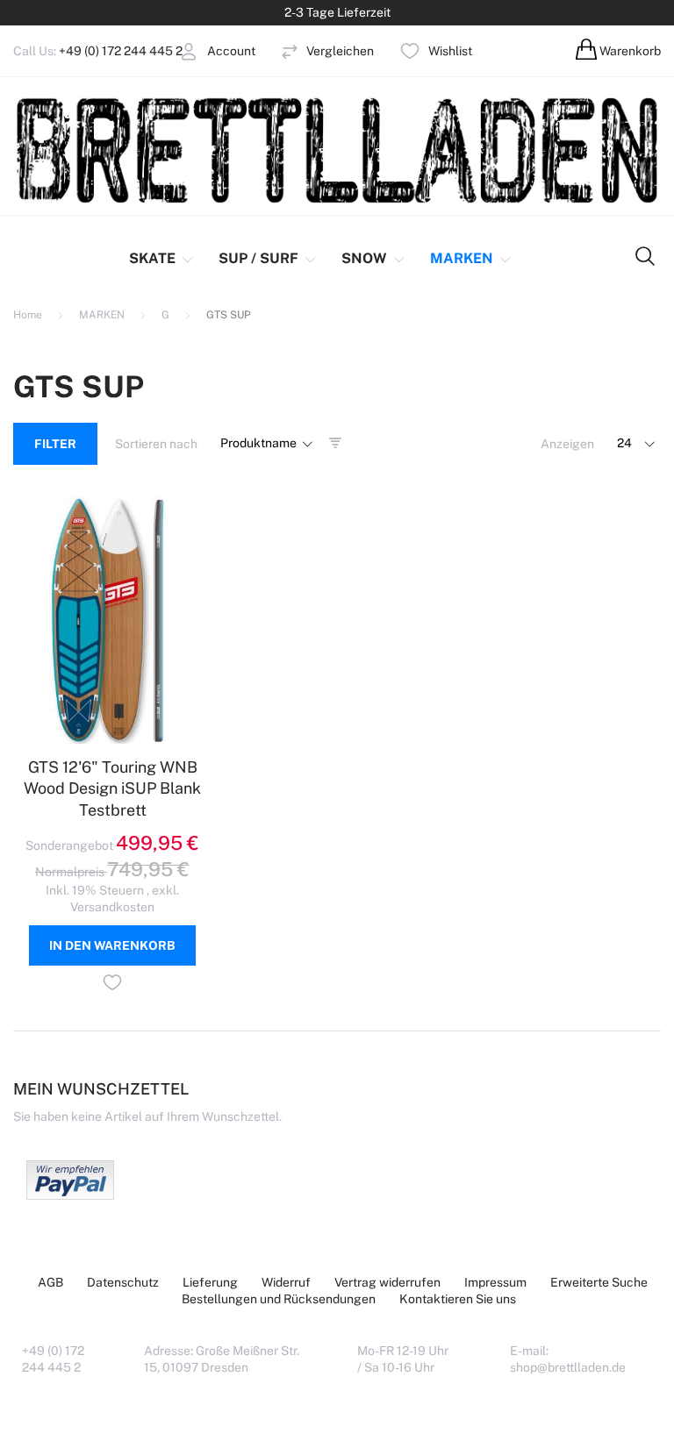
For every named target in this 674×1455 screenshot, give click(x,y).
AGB (50, 1282)
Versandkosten (112, 907)
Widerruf (286, 1282)
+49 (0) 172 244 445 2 (121, 51)
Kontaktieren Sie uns (457, 1299)
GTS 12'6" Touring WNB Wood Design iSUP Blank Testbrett (112, 788)
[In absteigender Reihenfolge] (335, 444)
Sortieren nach (156, 444)
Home (29, 315)
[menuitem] (163, 258)
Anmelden (143, 78)
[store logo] (337, 149)
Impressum (495, 1282)
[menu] (310, 259)
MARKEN (103, 315)
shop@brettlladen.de (568, 1367)
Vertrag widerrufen (387, 1282)
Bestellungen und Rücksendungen (279, 1299)
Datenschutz (123, 1282)
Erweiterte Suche (599, 1282)
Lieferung (210, 1282)
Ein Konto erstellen (167, 95)
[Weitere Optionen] (70, 1195)
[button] (112, 984)
